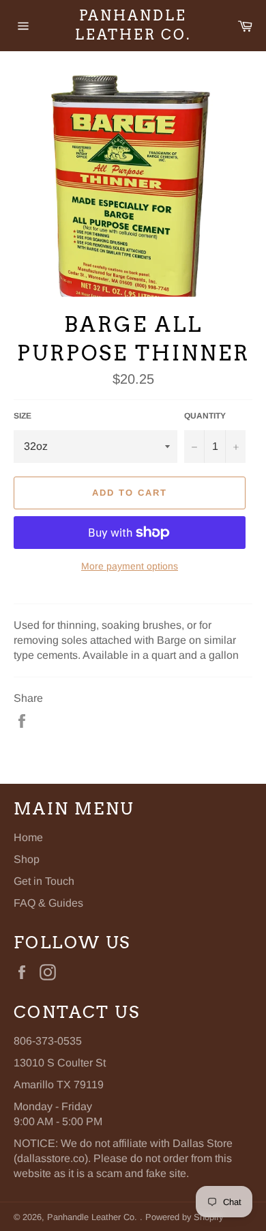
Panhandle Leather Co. (133, 25)
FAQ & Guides (48, 903)
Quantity (205, 416)
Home (28, 837)
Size (22, 416)
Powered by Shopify (184, 1217)
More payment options (129, 566)
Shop (27, 859)
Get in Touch (44, 881)
